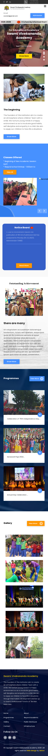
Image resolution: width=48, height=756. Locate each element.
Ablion (42, 750)
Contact (7, 726)
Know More (24, 56)
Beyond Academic (31, 717)
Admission (37, 15)
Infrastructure (29, 726)
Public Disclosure (30, 722)
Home (6, 713)
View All (10, 172)
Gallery (6, 722)
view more (34, 379)
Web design (32, 750)
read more (24, 265)
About (26, 713)
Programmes (9, 717)
